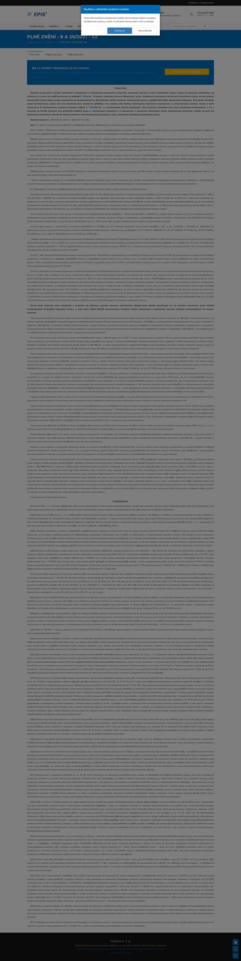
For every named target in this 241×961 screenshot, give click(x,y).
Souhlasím (119, 30)
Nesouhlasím (145, 30)
